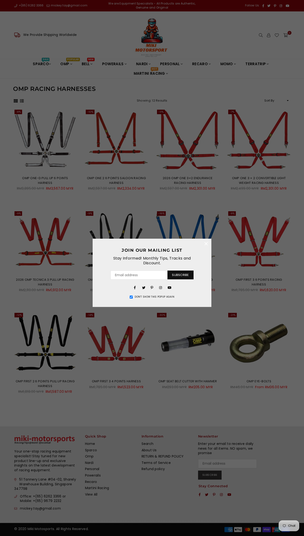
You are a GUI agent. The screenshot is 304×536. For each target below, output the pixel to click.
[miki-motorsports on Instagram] (160, 287)
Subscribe (180, 275)
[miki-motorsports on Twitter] (143, 287)
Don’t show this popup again (154, 297)
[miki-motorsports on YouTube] (169, 287)
